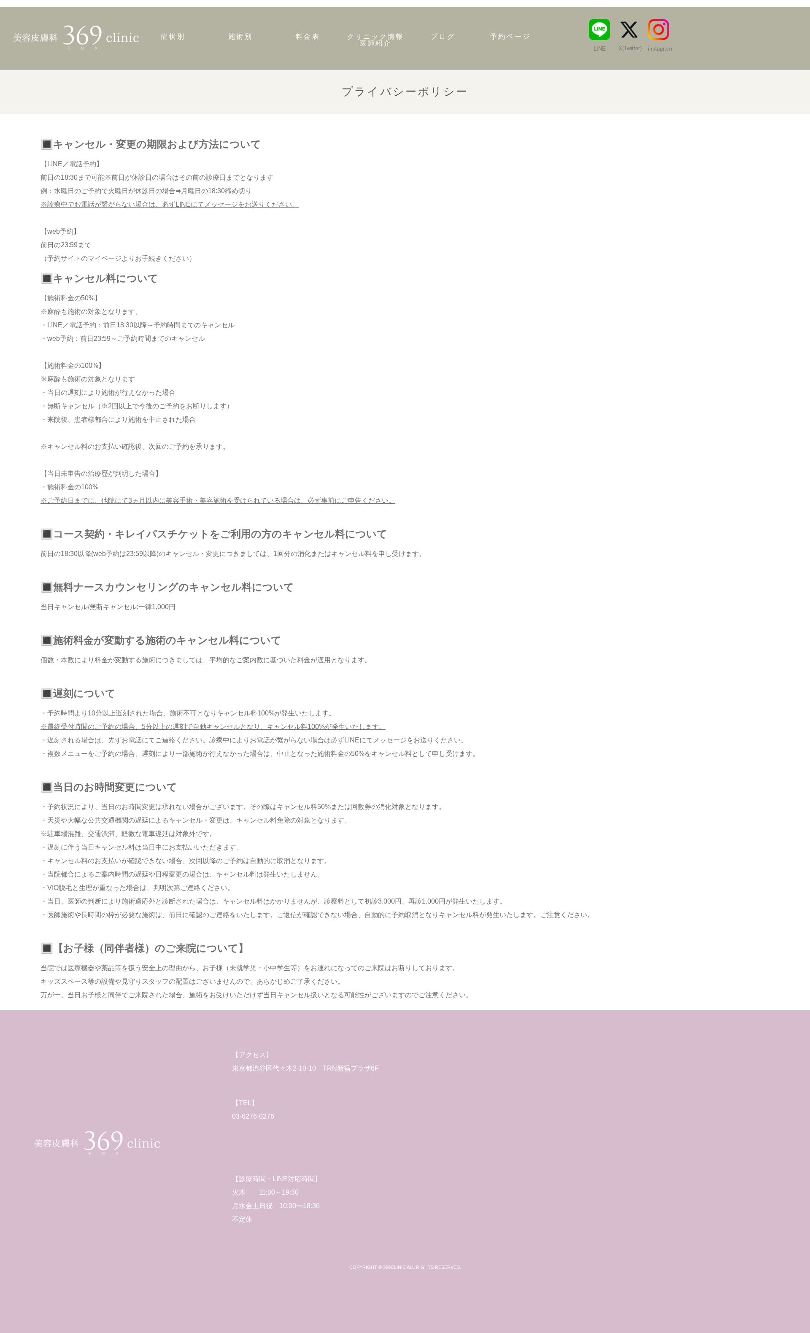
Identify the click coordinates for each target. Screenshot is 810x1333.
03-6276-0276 (253, 1116)
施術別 (240, 36)
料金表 (308, 36)
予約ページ (510, 36)
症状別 (173, 36)
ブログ (443, 36)
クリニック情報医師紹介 (375, 40)
